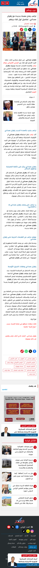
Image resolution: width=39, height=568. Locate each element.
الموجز (34, 92)
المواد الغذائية (31, 370)
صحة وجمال (11, 543)
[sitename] (19, 520)
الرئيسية (33, 535)
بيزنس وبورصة (23, 539)
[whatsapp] (21, 29)
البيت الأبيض (13, 359)
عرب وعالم (33, 547)
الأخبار (26, 535)
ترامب (31, 134)
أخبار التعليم (18, 535)
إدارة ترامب (32, 374)
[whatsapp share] (25, 29)
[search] (3, 3)
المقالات (13, 547)
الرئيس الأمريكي (30, 362)
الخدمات (10, 535)
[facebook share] (34, 29)
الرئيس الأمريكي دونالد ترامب (15, 362)
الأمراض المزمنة (31, 366)
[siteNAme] (33, 3)
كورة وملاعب (32, 543)
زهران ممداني (31, 359)
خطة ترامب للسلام (19, 370)
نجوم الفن (33, 539)
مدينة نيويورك (19, 366)
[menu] (7, 3)
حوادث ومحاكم (22, 547)
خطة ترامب (7, 370)
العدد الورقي (25, 527)
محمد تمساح (29, 23)
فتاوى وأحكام (21, 543)
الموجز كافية (12, 539)
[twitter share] (30, 29)
